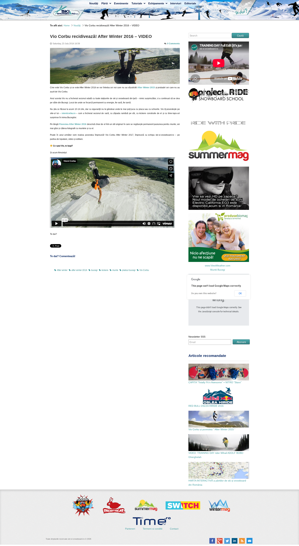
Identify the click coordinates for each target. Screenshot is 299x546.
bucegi (94, 270)
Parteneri (130, 528)
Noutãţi (93, 3)
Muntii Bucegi (217, 269)
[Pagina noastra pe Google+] (220, 541)
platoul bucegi (128, 270)
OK (240, 293)
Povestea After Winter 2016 (73, 124)
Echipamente (156, 3)
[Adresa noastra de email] (249, 541)
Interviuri (175, 3)
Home (67, 25)
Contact (174, 528)
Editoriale (190, 3)
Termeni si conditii (153, 528)
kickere (105, 270)
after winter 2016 (79, 270)
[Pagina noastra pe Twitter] (227, 541)
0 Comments (173, 43)
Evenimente (121, 3)
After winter (62, 270)
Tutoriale (137, 3)
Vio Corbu (144, 270)
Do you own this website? (203, 293)
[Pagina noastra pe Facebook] (212, 541)
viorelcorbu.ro (68, 113)
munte (115, 270)
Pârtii (104, 3)
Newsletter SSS (196, 336)
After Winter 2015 (146, 87)
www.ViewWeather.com (217, 265)
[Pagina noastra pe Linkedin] (234, 541)
